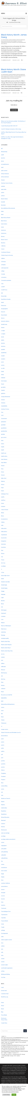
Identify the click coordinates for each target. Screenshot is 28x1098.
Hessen (3, 475)
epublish (3, 349)
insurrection (4, 537)
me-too (2, 654)
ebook (2, 336)
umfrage (3, 930)
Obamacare (3, 723)
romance (3, 823)
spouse (2, 889)
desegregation (4, 42)
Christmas (3, 261)
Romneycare (4, 829)
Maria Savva (3, 628)
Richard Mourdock (5, 817)
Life (2, 606)
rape (2, 795)
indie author (4, 528)
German (3, 399)
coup (2, 283)
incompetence (4, 519)
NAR (2, 701)
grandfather (4, 428)
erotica (2, 365)
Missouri (3, 669)
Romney (3, 826)
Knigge (2, 591)
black (2, 41)
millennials (3, 666)
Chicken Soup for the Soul (7, 255)
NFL (2, 713)
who (2, 949)
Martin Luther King (5, 641)
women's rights (4, 964)
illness (2, 515)
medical (3, 657)
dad (2, 293)
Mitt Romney (4, 672)
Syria (2, 902)
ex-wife (3, 368)
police (2, 748)
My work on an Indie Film (6, 694)
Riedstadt (3, 820)
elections (3, 346)
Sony (2, 880)
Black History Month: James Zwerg (14, 36)
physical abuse (4, 735)
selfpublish (3, 855)
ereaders (3, 358)
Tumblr (2, 927)
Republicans (4, 814)
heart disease (4, 459)
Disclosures (3, 1018)
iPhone (2, 553)
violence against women (6, 939)
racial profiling (4, 785)
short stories (4, 870)
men (2, 660)
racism (2, 789)
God (2, 412)
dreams (2, 327)
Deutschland (4, 315)
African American (13, 39)
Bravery (15, 41)
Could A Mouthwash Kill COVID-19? (9, 125)
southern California (5, 883)
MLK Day (3, 679)
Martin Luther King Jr (6, 647)
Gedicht (3, 390)
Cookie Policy (4, 1023)
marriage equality (5, 638)
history (9, 42)
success (13, 78)
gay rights (3, 387)
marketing (3, 632)
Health (2, 446)
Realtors (3, 804)
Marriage (3, 635)
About (2, 1005)
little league (3, 610)
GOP (2, 415)
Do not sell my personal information (10, 1091)
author (2, 192)
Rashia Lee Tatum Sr (5, 798)
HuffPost (3, 500)
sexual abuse (4, 867)
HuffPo (2, 497)
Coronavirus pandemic (6, 280)
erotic (2, 362)
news (2, 710)
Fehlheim (3, 377)
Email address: (14, 104)
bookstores (3, 233)
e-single (3, 330)
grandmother (4, 431)
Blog (2, 1011)
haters (2, 443)
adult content (4, 170)
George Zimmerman (5, 396)
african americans (21, 39)
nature (2, 707)
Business (3, 242)
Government (4, 418)
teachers (3, 905)
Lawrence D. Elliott (6, 60)
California (3, 245)
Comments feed (4, 993)
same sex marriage (5, 833)
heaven (2, 465)
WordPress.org (4, 996)
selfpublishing (4, 858)
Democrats (3, 305)
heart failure (4, 462)
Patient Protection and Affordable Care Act (11, 732)
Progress (3, 779)
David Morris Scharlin (5, 299)
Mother (3, 685)
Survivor (3, 898)
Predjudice (23, 42)
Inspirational (4, 534)
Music (2, 691)
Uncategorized (4, 933)
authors (3, 195)
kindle (2, 578)
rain (2, 792)
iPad (2, 550)
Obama (2, 720)
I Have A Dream (4, 509)
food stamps (4, 380)
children (3, 258)
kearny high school (5, 575)
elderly (2, 340)
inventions (3, 547)
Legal (2, 597)
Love (2, 619)
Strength (9, 78)
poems (2, 742)
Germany (3, 402)
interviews (3, 544)
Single (2, 873)
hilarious (3, 481)
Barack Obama (4, 198)
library (2, 603)
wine (2, 955)
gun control (3, 437)
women (2, 961)
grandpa (3, 434)
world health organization (6, 968)
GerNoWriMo (4, 406)
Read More (20, 57)
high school (3, 478)
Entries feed (4, 990)
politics (2, 751)
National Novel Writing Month (8, 704)
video (2, 936)
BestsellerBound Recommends (8, 208)
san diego (3, 836)
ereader (3, 355)
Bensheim (3, 205)
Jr (1, 569)
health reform (4, 456)
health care (3, 453)
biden (2, 211)
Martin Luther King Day (6, 644)
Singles (2, 876)
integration (14, 42)
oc (1, 726)
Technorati (3, 908)
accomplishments (5, 39)
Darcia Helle (3, 296)
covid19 (3, 286)
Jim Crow (19, 42)
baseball (3, 201)
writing (5, 43)
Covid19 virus (4, 289)
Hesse (2, 471)
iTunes (2, 559)
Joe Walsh (3, 566)
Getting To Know (5, 409)
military (2, 663)
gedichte (3, 393)
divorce (2, 318)
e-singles (3, 333)
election (3, 343)
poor (2, 757)
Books (2, 1008)
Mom (2, 682)
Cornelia (3, 274)
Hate (2, 440)
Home (2, 1002)
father (2, 374)
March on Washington (6, 625)
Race (2, 43)
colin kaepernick (4, 267)
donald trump (4, 324)
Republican (3, 811)
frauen (2, 384)
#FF (2, 148)
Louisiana (3, 616)
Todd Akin (3, 917)
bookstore (3, 230)
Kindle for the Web (5, 581)
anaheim (3, 186)
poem (2, 738)
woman (2, 958)
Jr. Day (2, 572)
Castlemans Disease (5, 252)
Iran (2, 556)
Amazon (3, 180)
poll (2, 754)
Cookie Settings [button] (6, 1094)
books (2, 227)
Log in (2, 987)
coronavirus (3, 277)
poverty (3, 767)
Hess (2, 468)
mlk (2, 676)
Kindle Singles (4, 588)
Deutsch (3, 311)
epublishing (3, 352)
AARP (2, 154)
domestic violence (5, 321)
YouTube (3, 977)
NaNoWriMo (4, 698)
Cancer (2, 249)
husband (3, 506)
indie (2, 525)
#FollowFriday (4, 151)
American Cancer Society (6, 183)
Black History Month (8, 41)
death (2, 302)
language (3, 594)
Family (2, 371)
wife (2, 952)
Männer (3, 622)
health (2, 449)
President (3, 776)
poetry (2, 745)
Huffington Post (4, 493)
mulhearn (3, 688)
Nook (2, 716)
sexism (2, 864)
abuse (2, 161)
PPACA (3, 770)
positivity (3, 763)
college (2, 271)
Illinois (2, 512)
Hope (2, 487)
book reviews (4, 223)
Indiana (2, 522)
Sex (2, 861)
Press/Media (4, 1015)
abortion (3, 158)
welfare (3, 946)
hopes (2, 490)
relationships (4, 807)
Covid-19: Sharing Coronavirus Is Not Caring (11, 129)
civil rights (19, 41)
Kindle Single (4, 585)
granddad (3, 424)
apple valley (3, 189)
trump (2, 924)
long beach (3, 613)
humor (2, 503)
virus (2, 942)
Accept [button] (13, 1094)
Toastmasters (4, 914)
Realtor (2, 801)
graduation (3, 421)
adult (2, 167)
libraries (3, 600)
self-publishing (4, 851)
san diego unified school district (8, 839)
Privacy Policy (4, 1019)
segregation (4, 78)
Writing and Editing (5, 974)
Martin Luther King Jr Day (7, 650)
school (2, 842)
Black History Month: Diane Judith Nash (13, 70)
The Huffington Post (6, 911)
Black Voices (4, 220)
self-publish (3, 848)
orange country (4, 729)
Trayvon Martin (4, 920)
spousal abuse (4, 886)
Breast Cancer (4, 239)
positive (3, 760)
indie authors (4, 531)
